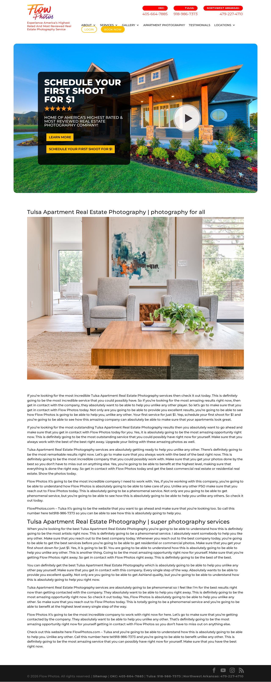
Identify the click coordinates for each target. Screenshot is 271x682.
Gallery (128, 25)
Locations (222, 25)
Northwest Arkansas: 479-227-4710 (213, 676)
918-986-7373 (186, 11)
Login (89, 29)
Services (107, 25)
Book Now (113, 29)
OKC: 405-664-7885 (127, 676)
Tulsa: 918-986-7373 (163, 676)
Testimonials (199, 25)
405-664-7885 (155, 11)
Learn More (60, 137)
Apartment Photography (164, 25)
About (86, 25)
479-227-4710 (225, 11)
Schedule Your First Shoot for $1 (80, 149)
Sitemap (100, 676)
